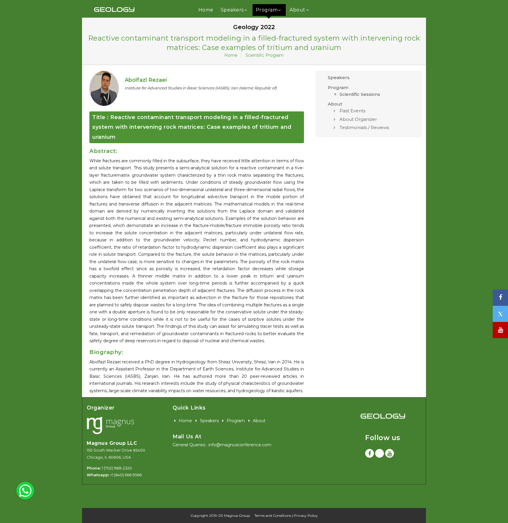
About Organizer (358, 119)
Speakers (232, 10)
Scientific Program (264, 55)
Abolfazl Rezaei (146, 80)
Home (205, 10)
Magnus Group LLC (112, 443)
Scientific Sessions (360, 94)
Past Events (352, 110)
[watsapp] (25, 490)
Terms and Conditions (272, 515)
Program (267, 10)
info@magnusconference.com (239, 444)
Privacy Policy (306, 515)
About (297, 10)
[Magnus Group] (110, 426)
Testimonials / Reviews (364, 127)
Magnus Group (237, 515)
